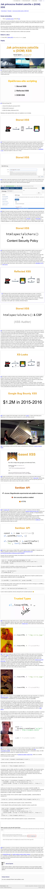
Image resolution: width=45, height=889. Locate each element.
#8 (1, 330)
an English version (10, 18)
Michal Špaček (4, 10)
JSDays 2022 (10, 37)
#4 (1, 179)
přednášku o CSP (39, 263)
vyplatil (27, 415)
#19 (1, 847)
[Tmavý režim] (43, 1)
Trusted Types (25, 623)
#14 (1, 550)
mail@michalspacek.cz (8, 887)
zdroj (2, 447)
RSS (43, 887)
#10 (1, 415)
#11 (1, 446)
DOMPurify (38, 519)
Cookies (39, 887)
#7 (2, 293)
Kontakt (1, 887)
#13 (1, 509)
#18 (1, 747)
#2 (1, 103)
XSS (2, 852)
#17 (1, 695)
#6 (1, 250)
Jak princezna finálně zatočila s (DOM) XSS (20, 10)
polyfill (7, 655)
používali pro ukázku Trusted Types (25, 754)
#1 (1, 69)
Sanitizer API (6, 509)
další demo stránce (4, 697)
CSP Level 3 (5, 264)
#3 (1, 142)
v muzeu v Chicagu (38, 446)
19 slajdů (24, 37)
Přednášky (10, 10)
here (19, 18)
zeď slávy (28, 218)
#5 (1, 211)
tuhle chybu (36, 478)
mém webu (38, 218)
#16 (1, 654)
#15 (1, 620)
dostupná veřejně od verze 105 (32, 511)
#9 (1, 376)
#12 (1, 476)
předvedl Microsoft (7, 854)
